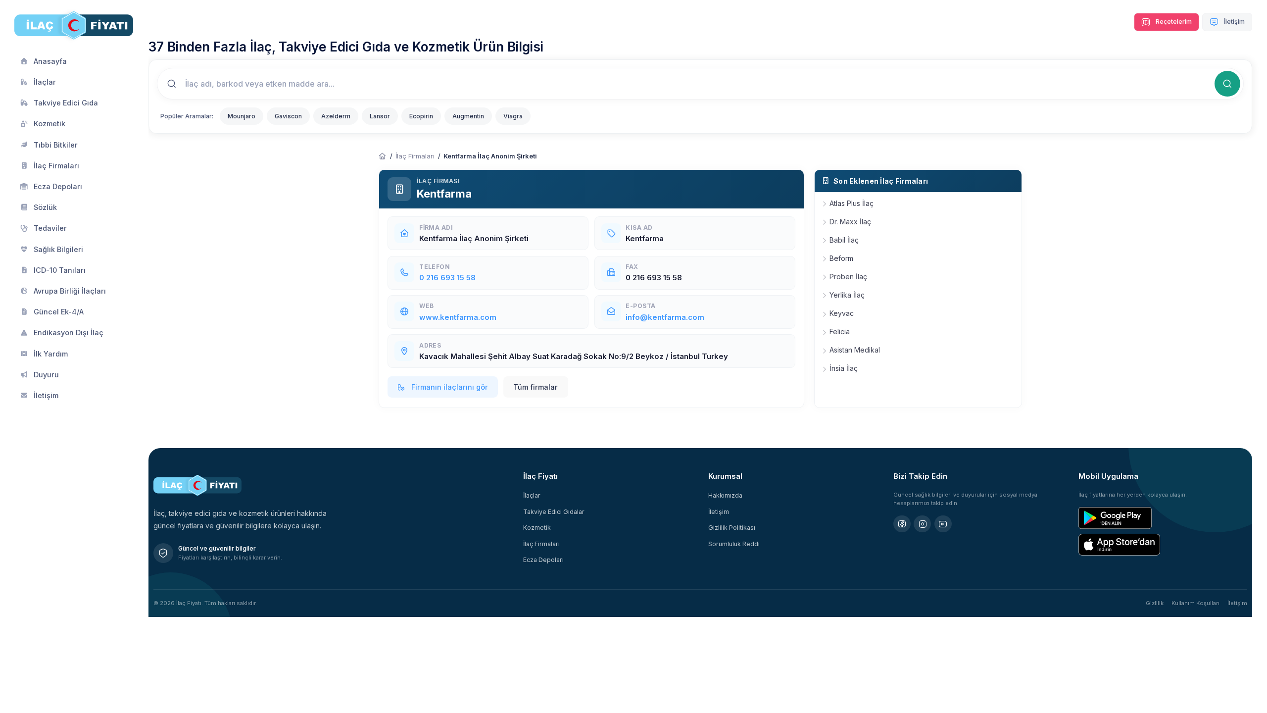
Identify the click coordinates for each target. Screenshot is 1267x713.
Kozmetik (537, 527)
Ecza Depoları (543, 559)
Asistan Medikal (854, 350)
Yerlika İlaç (847, 295)
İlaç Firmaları (415, 156)
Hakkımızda (725, 495)
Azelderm (335, 116)
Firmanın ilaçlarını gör (448, 387)
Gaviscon (288, 116)
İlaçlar (531, 495)
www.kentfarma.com (457, 317)
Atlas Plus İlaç (851, 203)
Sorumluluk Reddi (734, 544)
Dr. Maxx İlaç (850, 221)
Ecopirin (421, 116)
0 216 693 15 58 (447, 277)
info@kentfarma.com (665, 317)
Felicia (839, 331)
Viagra (513, 116)
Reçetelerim (1173, 21)
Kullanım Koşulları (1195, 603)
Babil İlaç (844, 240)
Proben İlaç (848, 276)
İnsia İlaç (843, 368)
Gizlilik (1155, 603)
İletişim (1233, 21)
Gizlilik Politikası (731, 527)
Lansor (380, 116)
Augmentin (468, 116)
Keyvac (841, 313)
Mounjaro (241, 116)
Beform (841, 258)
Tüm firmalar (535, 387)
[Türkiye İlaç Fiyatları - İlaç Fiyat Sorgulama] (383, 156)
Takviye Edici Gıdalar (554, 511)
